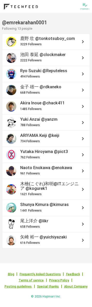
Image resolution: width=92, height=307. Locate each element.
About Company (75, 286)
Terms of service (31, 280)
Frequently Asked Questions (40, 274)
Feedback (73, 274)
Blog (11, 274)
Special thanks (48, 286)
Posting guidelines (18, 286)
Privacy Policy (59, 280)
